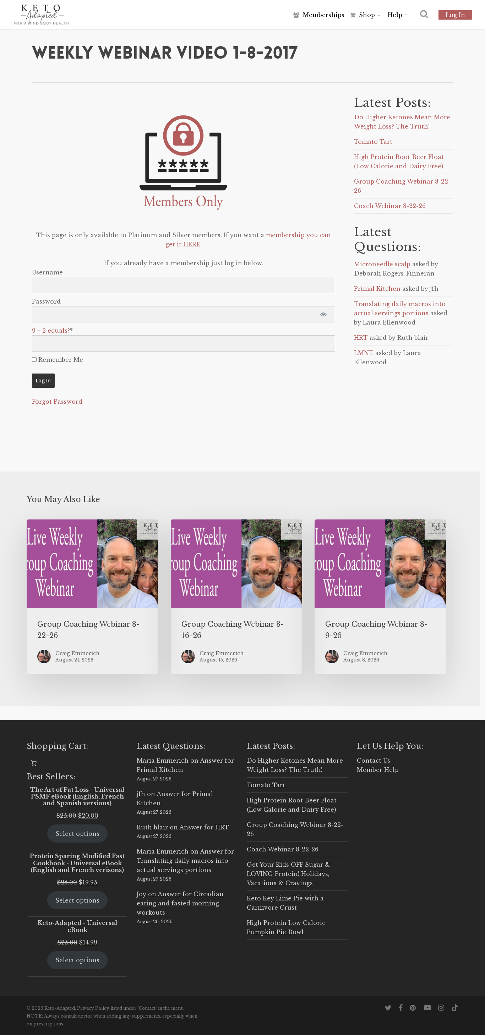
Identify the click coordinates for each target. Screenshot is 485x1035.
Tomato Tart (373, 141)
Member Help (378, 769)
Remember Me (60, 359)
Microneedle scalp (382, 264)
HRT (361, 337)
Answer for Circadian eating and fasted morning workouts (180, 903)
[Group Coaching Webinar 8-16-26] (236, 596)
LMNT (364, 352)
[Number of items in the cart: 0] (34, 763)
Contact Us (373, 760)
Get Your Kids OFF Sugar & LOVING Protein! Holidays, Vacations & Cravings (288, 874)
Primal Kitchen (377, 288)
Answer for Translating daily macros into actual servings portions (185, 860)
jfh (141, 793)
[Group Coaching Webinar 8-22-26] (92, 596)
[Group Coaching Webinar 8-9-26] (380, 596)
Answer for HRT (204, 827)
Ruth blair (152, 827)
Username (47, 272)
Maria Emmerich (163, 760)
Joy (141, 894)
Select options (77, 833)
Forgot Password (57, 401)
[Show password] (323, 314)
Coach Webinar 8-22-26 (390, 205)
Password (46, 301)
